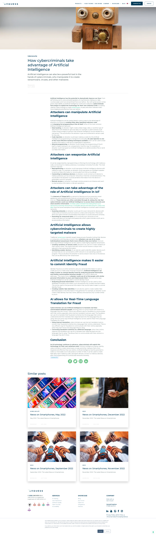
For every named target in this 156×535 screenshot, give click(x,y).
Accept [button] (100, 531)
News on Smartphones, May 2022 (47, 414)
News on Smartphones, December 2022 (103, 414)
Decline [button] (107, 531)
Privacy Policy (110, 515)
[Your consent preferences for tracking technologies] (153, 532)
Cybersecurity (54, 357)
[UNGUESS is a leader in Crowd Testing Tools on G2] (34, 505)
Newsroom (31, 85)
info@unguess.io (111, 506)
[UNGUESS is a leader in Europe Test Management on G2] (48, 504)
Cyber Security (56, 504)
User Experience (57, 500)
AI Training (55, 498)
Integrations (81, 504)
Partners (80, 506)
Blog (79, 498)
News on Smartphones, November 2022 (103, 468)
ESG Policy (120, 515)
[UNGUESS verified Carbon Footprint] (30, 505)
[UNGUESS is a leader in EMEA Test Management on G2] (29, 510)
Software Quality (56, 502)
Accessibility (55, 506)
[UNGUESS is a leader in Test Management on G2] (39, 505)
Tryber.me (81, 502)
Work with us (110, 499)
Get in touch (109, 500)
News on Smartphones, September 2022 (51, 468)
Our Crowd (81, 500)
